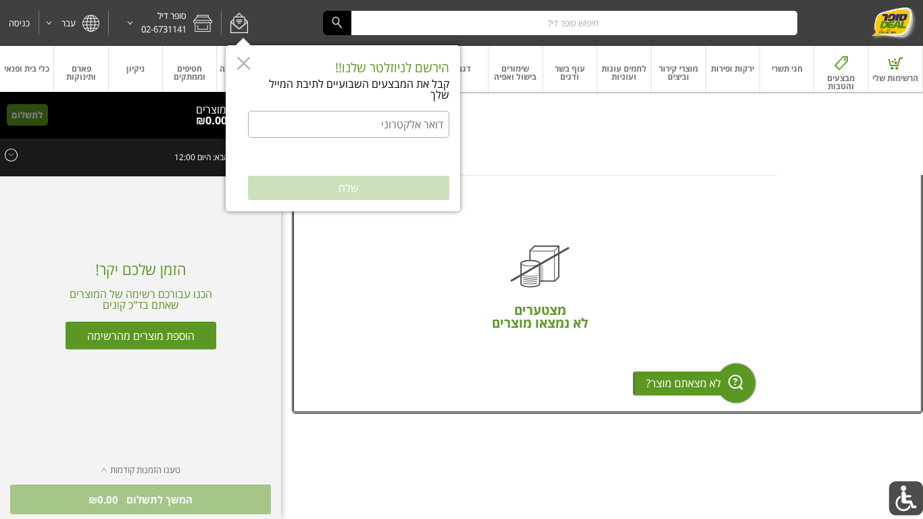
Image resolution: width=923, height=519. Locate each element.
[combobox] (560, 22)
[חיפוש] (337, 22)
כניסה (19, 23)
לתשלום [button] (27, 115)
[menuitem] (896, 69)
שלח (349, 187)
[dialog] (343, 128)
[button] (239, 23)
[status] (215, 109)
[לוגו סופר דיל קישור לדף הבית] (893, 23)
